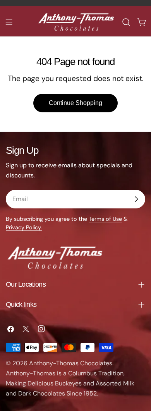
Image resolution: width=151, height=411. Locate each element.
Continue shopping (75, 103)
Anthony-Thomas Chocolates (70, 363)
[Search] (126, 22)
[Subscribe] (136, 199)
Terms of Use (105, 218)
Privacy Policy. (24, 227)
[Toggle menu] (9, 22)
